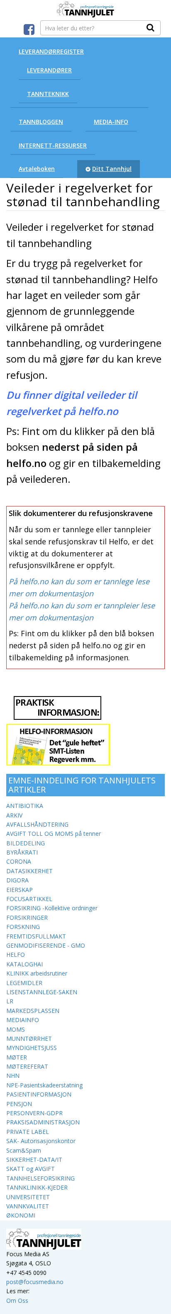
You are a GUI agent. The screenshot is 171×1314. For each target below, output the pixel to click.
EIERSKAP (19, 890)
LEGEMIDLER (24, 983)
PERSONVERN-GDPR (34, 1113)
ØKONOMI (20, 1215)
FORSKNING (23, 927)
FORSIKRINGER (27, 917)
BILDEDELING (25, 843)
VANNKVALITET (27, 1206)
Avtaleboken (37, 169)
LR (9, 1001)
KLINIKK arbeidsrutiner (36, 973)
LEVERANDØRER (49, 70)
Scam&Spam (23, 1150)
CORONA (18, 861)
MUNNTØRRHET (29, 1038)
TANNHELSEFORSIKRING (40, 1178)
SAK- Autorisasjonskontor (41, 1141)
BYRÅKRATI (22, 852)
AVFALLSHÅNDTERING (37, 824)
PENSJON (19, 1104)
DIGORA (17, 880)
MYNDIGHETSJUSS (31, 1048)
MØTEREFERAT (27, 1066)
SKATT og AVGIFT (30, 1169)
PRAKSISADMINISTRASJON (43, 1122)
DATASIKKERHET (29, 871)
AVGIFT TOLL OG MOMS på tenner (53, 833)
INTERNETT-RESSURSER (53, 145)
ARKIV (14, 815)
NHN (13, 1075)
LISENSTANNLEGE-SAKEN (41, 992)
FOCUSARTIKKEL (29, 899)
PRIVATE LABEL (27, 1132)
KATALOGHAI (24, 964)
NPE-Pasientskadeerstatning (44, 1085)
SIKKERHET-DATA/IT (34, 1159)
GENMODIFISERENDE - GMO (45, 945)
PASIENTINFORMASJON (38, 1094)
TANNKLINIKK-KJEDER (37, 1187)
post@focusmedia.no (35, 1282)
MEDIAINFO (22, 1020)
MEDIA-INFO (111, 122)
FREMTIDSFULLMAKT (36, 936)
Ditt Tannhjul (112, 169)
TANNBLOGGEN (41, 122)
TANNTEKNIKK (48, 94)
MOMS (15, 1029)
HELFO (15, 954)
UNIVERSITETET (28, 1197)
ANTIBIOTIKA (24, 806)
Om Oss (17, 1300)
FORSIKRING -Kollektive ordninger (52, 908)
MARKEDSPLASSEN (32, 1011)
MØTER (16, 1057)
